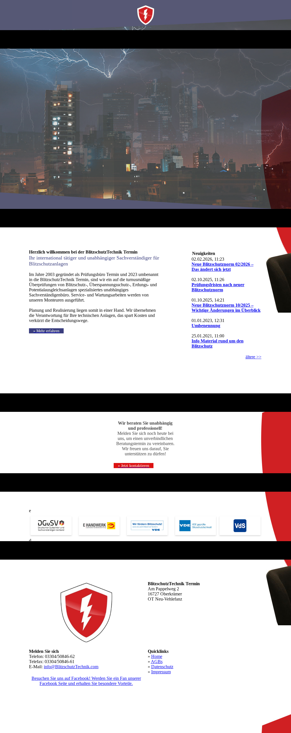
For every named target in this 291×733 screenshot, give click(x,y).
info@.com (71, 666)
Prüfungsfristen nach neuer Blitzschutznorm (218, 287)
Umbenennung (206, 325)
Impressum (161, 671)
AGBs (157, 661)
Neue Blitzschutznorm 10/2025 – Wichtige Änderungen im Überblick (226, 308)
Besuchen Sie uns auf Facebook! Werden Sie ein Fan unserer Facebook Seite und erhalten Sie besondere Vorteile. (86, 681)
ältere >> (253, 356)
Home (156, 656)
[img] (146, 15)
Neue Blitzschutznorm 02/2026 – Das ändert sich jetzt (222, 267)
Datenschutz (162, 666)
